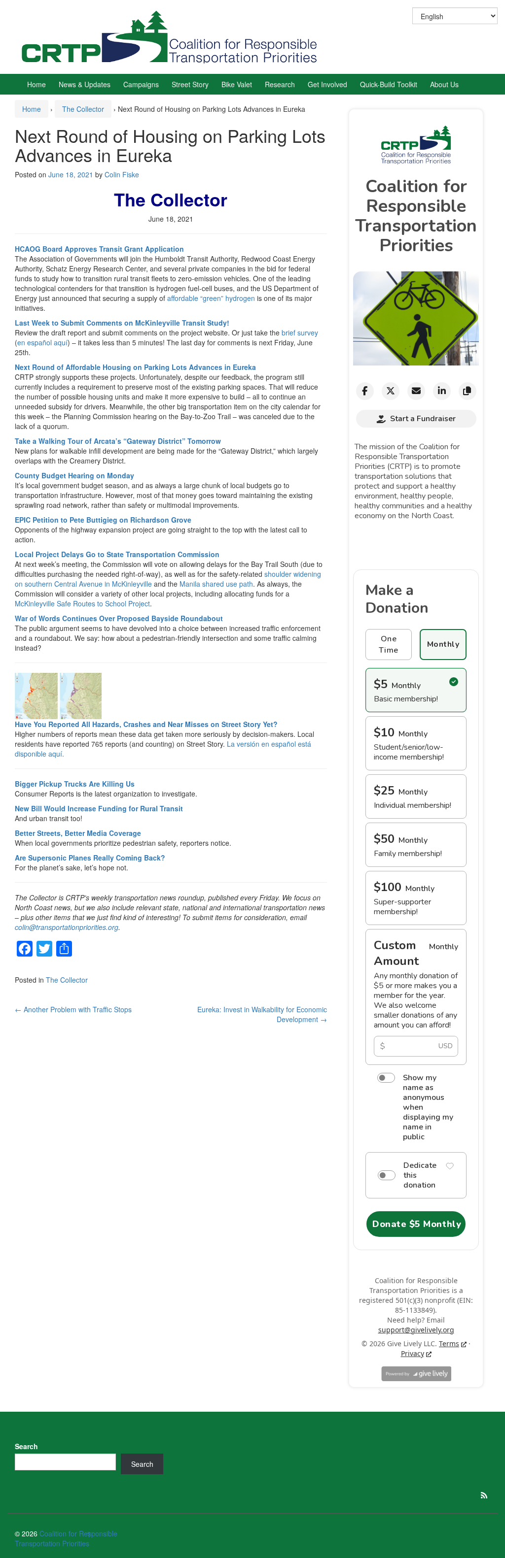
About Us (444, 84)
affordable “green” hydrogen (211, 298)
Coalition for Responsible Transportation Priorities (66, 1538)
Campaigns (141, 84)
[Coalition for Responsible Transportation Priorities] (173, 35)
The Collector (83, 109)
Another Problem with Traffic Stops (73, 1009)
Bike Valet (236, 84)
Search (26, 1446)
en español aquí (42, 342)
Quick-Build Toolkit (388, 84)
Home (36, 84)
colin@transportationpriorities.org (66, 927)
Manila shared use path (216, 584)
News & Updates (84, 84)
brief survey (300, 332)
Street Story (190, 84)
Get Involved (327, 84)
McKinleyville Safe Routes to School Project (82, 603)
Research (280, 84)
